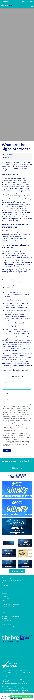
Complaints (6, 583)
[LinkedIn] (5, 1)
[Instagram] (3, 1)
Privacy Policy (6, 578)
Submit (7, 450)
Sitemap (5, 585)
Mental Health (9, 157)
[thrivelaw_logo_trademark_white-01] (7, 5)
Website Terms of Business (11, 580)
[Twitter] (2, 1)
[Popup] (32, 6)
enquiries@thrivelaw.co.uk (11, 604)
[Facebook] (8, 1)
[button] (21, 696)
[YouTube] (7, 1)
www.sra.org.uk (22, 683)
